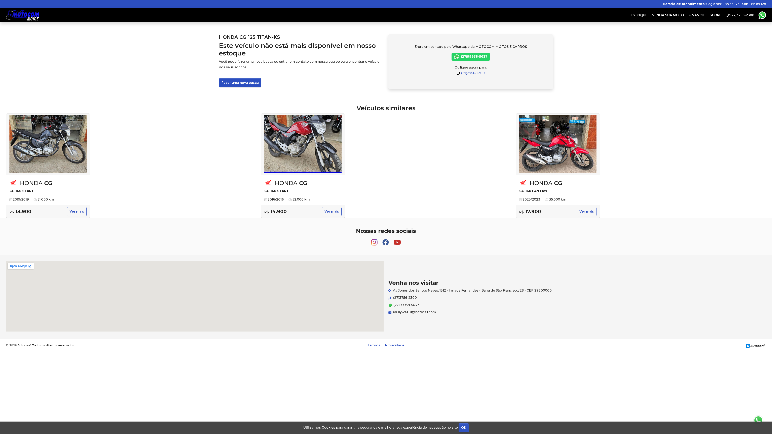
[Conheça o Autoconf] (755, 345)
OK (463, 428)
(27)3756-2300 (472, 73)
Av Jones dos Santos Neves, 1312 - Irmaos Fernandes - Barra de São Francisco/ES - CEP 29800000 (472, 290)
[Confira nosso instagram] (374, 240)
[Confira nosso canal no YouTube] (397, 240)
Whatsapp (762, 15)
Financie (697, 15)
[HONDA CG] (48, 144)
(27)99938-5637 (473, 56)
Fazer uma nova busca (240, 83)
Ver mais (77, 211)
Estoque (639, 15)
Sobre (715, 15)
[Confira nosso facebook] (386, 240)
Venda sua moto (668, 15)
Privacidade (394, 345)
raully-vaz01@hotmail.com (414, 312)
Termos (374, 345)
